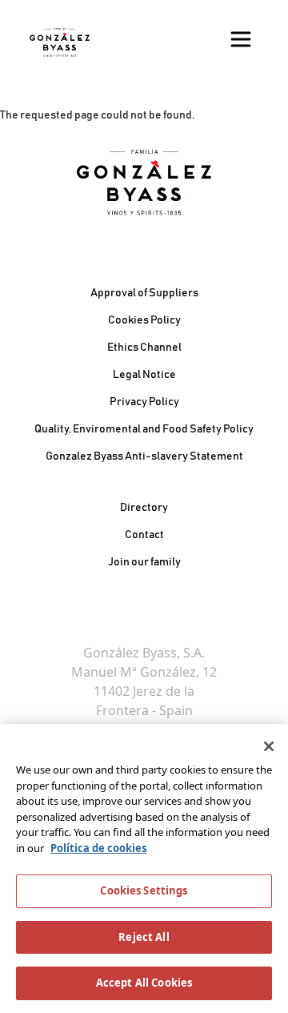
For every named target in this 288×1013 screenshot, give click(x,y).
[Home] (60, 42)
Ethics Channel (144, 347)
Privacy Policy (144, 402)
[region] (144, 868)
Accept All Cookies (144, 982)
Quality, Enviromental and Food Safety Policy (144, 429)
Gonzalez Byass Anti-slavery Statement (144, 456)
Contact (144, 535)
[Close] (268, 746)
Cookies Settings (143, 890)
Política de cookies (98, 848)
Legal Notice (144, 374)
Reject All (143, 937)
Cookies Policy (144, 320)
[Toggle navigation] (240, 39)
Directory (144, 507)
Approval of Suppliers (144, 293)
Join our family (144, 562)
